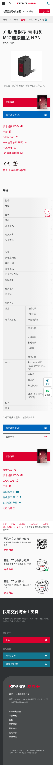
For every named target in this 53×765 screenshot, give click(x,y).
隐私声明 (13, 724)
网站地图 (13, 736)
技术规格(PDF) (11, 126)
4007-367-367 (12, 663)
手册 (5, 131)
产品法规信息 (15, 711)
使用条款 (13, 732)
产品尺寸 (7, 147)
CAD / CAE (8, 137)
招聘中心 (13, 728)
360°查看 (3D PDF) (13, 142)
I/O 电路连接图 (11, 153)
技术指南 (7, 470)
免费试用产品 (10, 502)
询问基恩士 (9, 492)
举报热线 (13, 715)
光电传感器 (9, 508)
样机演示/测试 (10, 497)
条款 (11, 719)
